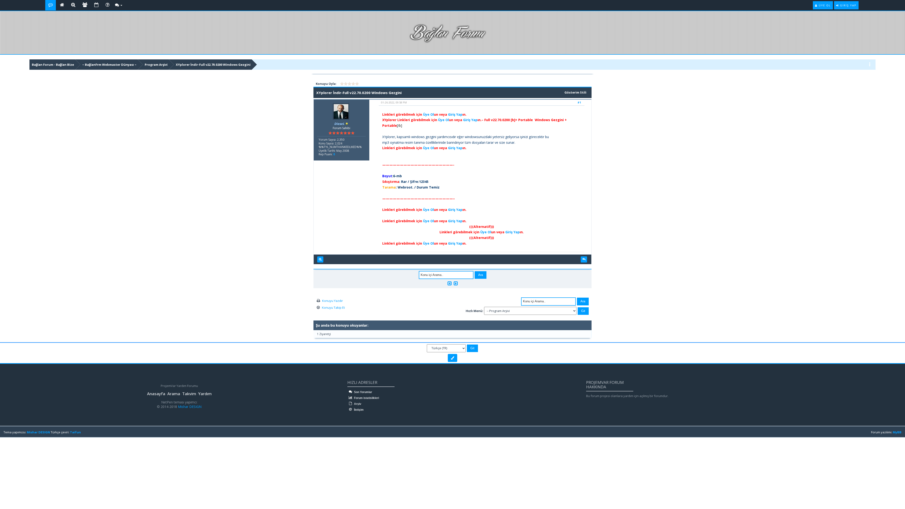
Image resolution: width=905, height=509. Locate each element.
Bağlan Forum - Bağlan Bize (53, 64)
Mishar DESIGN (189, 406)
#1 (579, 102)
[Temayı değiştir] (452, 358)
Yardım (205, 393)
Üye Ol (428, 114)
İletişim (358, 409)
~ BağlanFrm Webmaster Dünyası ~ (109, 64)
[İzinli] (347, 124)
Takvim (189, 393)
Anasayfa (156, 393)
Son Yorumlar (362, 392)
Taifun (75, 432)
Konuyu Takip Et (333, 307)
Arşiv (357, 404)
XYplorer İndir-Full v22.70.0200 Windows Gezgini (213, 64)
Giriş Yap (455, 114)
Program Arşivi (156, 64)
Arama (173, 393)
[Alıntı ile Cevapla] (584, 259)
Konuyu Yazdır (332, 301)
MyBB (897, 432)
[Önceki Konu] (450, 283)
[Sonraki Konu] (456, 283)
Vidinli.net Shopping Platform (14, 449)
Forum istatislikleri (366, 398)
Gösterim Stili (575, 92)
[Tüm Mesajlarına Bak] (320, 259)
